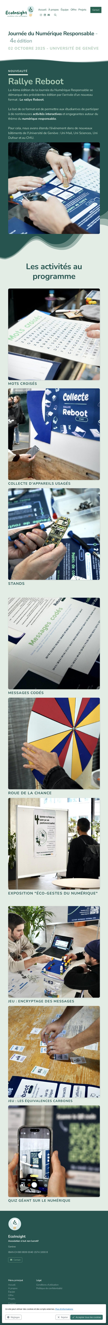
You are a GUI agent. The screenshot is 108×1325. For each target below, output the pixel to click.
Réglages (15, 1317)
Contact (17, 1259)
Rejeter (64, 1317)
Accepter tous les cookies (88, 1317)
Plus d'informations (64, 1309)
